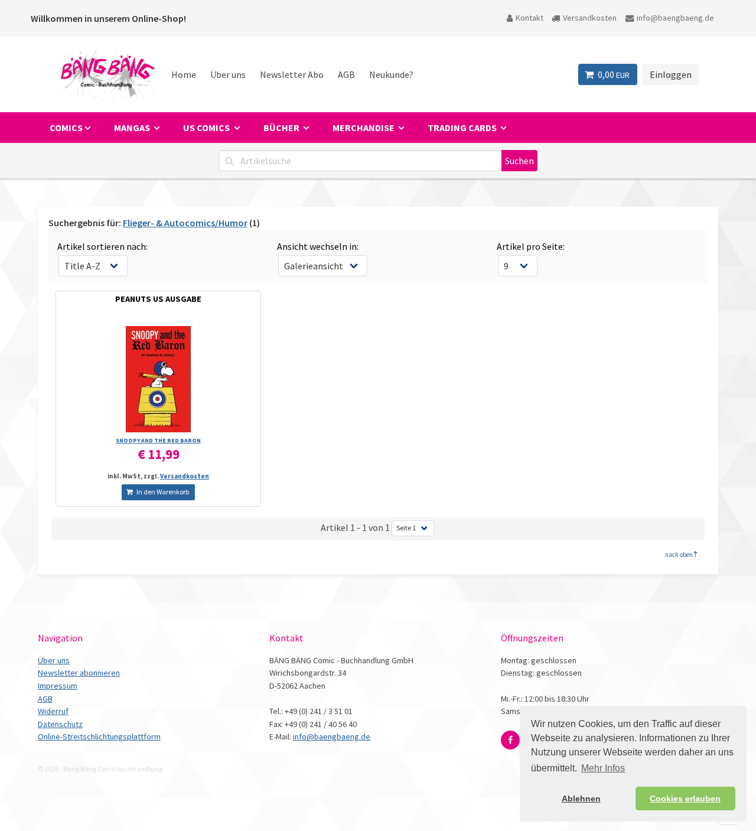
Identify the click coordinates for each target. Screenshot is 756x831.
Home (183, 74)
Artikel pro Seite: (531, 246)
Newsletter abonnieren (79, 672)
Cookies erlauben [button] (685, 798)
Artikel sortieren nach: (102, 246)
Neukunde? (391, 74)
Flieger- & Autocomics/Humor (185, 223)
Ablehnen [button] (581, 798)
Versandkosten (590, 17)
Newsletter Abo (292, 74)
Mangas (133, 127)
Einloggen (671, 74)
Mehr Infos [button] (603, 768)
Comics (66, 127)
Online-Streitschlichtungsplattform (99, 736)
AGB (346, 74)
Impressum (57, 685)
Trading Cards (463, 127)
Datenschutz (60, 724)
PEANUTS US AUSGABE (158, 299)
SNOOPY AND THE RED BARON (158, 440)
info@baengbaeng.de (675, 17)
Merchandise (364, 127)
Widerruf (53, 711)
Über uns (228, 74)
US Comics (207, 127)
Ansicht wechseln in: (318, 246)
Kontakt (529, 17)
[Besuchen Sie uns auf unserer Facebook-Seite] (510, 740)
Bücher (282, 127)
